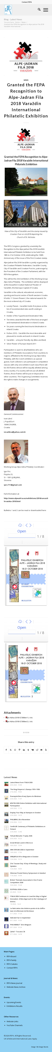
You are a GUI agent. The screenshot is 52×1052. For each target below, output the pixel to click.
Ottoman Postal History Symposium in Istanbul (28, 873)
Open (21, 531)
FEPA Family (11, 960)
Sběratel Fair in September (20, 918)
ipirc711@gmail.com (13, 485)
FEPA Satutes (12, 964)
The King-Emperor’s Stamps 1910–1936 (25, 789)
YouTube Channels (15, 1025)
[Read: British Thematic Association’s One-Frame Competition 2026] (6, 881)
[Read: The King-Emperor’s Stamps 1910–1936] (6, 790)
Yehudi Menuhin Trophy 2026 (21, 836)
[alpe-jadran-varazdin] (26, 56)
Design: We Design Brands (39, 1047)
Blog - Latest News (13, 19)
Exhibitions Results (14, 1006)
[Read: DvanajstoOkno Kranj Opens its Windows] (6, 797)
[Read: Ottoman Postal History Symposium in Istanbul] (6, 874)
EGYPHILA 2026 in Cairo (18, 889)
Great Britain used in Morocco (21, 843)
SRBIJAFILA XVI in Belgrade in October (24, 857)
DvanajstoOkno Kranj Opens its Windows (25, 796)
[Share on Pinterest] (19, 749)
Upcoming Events (14, 1002)
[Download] (20, 525)
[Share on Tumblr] (28, 749)
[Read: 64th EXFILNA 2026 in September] (6, 851)
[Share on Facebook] (6, 749)
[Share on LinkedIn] (24, 749)
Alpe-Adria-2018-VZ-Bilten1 (17, 717)
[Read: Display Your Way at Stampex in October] (6, 814)
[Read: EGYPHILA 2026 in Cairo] (6, 890)
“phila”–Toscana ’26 (17, 932)
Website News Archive (16, 987)
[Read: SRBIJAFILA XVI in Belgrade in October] (6, 858)
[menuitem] (26, 2)
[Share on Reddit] (37, 749)
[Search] (37, 9)
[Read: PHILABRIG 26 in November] (6, 821)
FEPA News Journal (14, 983)
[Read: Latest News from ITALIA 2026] (6, 783)
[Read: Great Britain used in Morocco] (6, 844)
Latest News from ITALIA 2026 (21, 782)
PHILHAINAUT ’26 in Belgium (20, 925)
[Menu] (44, 9)
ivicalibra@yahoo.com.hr (15, 432)
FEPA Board (11, 956)
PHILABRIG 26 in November (20, 819)
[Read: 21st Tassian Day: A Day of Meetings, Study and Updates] (6, 865)
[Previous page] (26, 525)
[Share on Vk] (33, 749)
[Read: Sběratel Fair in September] (6, 919)
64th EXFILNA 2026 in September (22, 850)
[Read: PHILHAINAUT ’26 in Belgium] (6, 926)
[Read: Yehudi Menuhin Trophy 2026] (6, 837)
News (26, 80)
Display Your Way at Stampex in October (25, 813)
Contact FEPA (27, 2)
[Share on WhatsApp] (15, 749)
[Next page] (30, 525)
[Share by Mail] (41, 749)
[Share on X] (11, 749)
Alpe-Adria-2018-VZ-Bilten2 (17, 721)
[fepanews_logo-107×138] (21, 9)
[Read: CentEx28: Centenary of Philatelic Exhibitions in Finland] (6, 827)
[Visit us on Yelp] (46, 749)
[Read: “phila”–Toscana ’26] (6, 933)
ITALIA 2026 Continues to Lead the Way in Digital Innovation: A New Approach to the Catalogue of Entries (28, 899)
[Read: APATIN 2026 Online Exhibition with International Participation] (6, 804)
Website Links (12, 1021)
